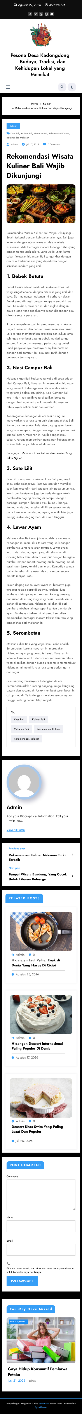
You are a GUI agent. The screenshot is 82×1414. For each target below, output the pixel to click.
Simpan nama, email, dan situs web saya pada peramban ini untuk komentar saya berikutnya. (40, 1270)
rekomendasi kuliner (59, 133)
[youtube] (52, 14)
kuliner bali (26, 133)
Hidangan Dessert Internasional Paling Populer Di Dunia (37, 1046)
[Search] (62, 87)
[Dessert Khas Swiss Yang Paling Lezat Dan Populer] (41, 1097)
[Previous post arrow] (72, 854)
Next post (14, 868)
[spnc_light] (72, 87)
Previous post (17, 848)
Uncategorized (18, 1321)
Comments (12, 1176)
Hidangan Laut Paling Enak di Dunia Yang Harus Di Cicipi (36, 963)
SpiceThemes (41, 1407)
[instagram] (47, 14)
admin (14, 144)
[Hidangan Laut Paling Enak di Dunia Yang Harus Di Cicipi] (41, 931)
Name (10, 1217)
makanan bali (40, 133)
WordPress (44, 1403)
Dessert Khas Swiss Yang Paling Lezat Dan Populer (37, 1129)
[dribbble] (41, 14)
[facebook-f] (30, 14)
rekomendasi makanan (18, 137)
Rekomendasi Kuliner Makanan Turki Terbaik (37, 857)
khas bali (14, 133)
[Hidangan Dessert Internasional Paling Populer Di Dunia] (41, 1014)
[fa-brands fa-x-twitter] (36, 14)
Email (10, 1241)
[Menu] (8, 87)
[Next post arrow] (72, 876)
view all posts (16, 829)
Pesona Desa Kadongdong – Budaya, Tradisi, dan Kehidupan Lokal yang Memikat (39, 65)
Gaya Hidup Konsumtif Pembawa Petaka (38, 1371)
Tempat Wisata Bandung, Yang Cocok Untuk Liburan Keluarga (38, 876)
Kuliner (13, 126)
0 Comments (54, 144)
